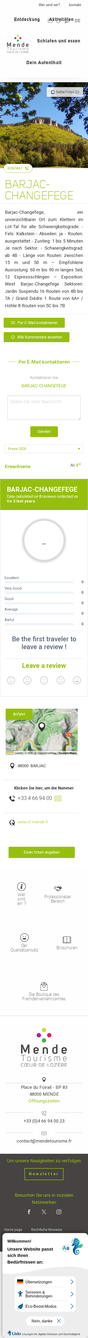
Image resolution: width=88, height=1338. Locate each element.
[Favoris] (59, 20)
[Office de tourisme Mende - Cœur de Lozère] (18, 44)
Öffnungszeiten (44, 1100)
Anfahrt (19, 714)
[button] (67, 21)
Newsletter (44, 1174)
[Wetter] (50, 21)
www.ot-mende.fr (33, 822)
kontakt (75, 5)
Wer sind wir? (49, 5)
